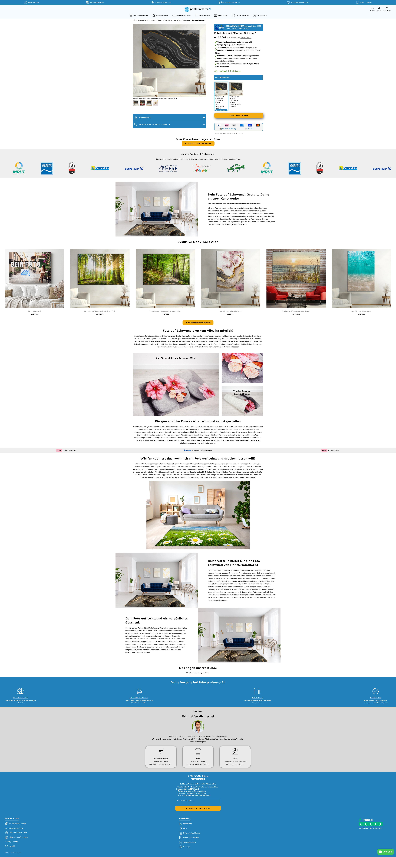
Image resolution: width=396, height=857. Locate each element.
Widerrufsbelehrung (191, 838)
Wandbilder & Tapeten (146, 20)
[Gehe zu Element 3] (149, 103)
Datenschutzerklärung (191, 833)
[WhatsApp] (239, 133)
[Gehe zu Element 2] (142, 103)
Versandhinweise (189, 842)
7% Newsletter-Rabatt (17, 824)
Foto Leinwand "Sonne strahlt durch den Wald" (100, 311)
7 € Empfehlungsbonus (14, 828)
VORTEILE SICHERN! (198, 808)
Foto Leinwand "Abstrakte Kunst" (231, 311)
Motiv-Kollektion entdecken (198, 323)
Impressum (187, 824)
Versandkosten (245, 38)
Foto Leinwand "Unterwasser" (361, 311)
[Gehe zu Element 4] (156, 103)
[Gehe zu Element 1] (136, 103)
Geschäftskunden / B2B (18, 832)
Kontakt (12, 846)
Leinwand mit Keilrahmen (166, 20)
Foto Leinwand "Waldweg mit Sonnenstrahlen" (165, 311)
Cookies (186, 847)
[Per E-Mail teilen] (242, 133)
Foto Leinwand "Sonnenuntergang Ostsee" (296, 311)
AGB (185, 828)
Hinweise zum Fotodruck (18, 837)
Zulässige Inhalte (11, 842)
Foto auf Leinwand (34, 311)
